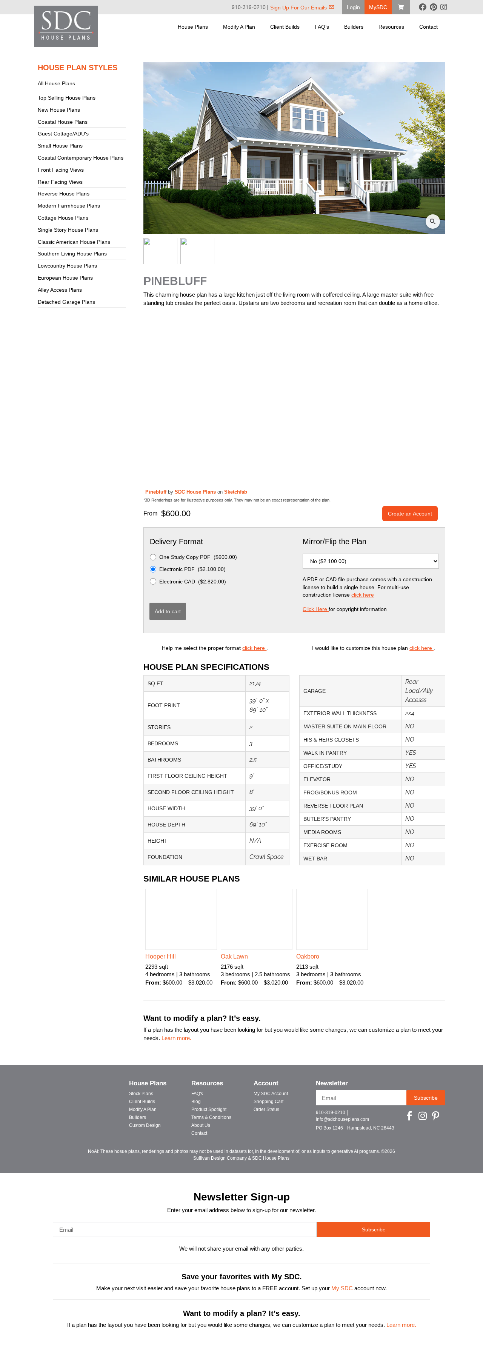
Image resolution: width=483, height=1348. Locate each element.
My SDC (342, 1288)
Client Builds (285, 27)
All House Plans (56, 83)
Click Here (316, 609)
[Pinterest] (433, 7)
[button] (353, 7)
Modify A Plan (239, 27)
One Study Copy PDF (198, 557)
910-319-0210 (249, 7)
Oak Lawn (234, 956)
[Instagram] (443, 7)
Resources (391, 27)
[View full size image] (294, 148)
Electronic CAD (192, 582)
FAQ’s (322, 27)
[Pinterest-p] (435, 1115)
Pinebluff (156, 492)
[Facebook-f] (409, 1115)
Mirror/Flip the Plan (334, 541)
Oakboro (307, 956)
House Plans (193, 27)
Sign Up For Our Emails (298, 8)
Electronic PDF (192, 569)
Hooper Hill (160, 956)
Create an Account (410, 514)
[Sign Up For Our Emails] (331, 7)
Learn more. (176, 1038)
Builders (353, 27)
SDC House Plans (196, 492)
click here (362, 595)
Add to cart (168, 611)
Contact (428, 27)
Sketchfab (235, 492)
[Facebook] (422, 7)
